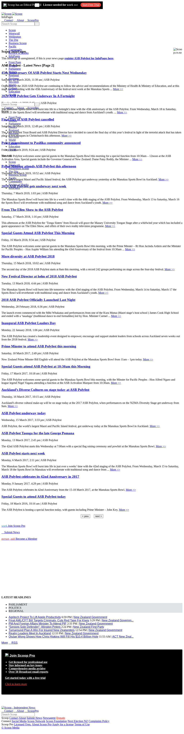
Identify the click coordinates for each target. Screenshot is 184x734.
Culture (13, 88)
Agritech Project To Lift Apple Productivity (35, 617)
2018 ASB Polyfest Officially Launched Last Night (38, 300)
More (4, 642)
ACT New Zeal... (123, 636)
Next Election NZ (78, 721)
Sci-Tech (14, 81)
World (12, 85)
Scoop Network (36, 721)
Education (14, 91)
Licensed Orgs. (22, 724)
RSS (13, 642)
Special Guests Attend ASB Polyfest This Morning (38, 233)
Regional (14, 75)
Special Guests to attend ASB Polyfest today (33, 496)
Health (12, 94)
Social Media (19, 721)
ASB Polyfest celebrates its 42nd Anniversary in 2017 (40, 476)
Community (15, 49)
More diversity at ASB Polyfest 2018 (28, 256)
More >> (118, 89)
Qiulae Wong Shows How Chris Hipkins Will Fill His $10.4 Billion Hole (53, 636)
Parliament (15, 68)
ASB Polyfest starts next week (23, 453)
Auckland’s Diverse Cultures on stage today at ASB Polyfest (45, 390)
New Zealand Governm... (118, 620)
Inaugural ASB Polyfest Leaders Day (28, 323)
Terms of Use (82, 724)
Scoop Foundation (56, 721)
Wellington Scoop (19, 168)
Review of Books (19, 52)
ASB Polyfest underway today (23, 413)
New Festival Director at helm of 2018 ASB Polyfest (39, 276)
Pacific (12, 46)
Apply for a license (63, 724)
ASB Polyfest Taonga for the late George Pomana (37, 433)
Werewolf (14, 33)
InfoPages (14, 56)
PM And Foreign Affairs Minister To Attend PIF (37, 623)
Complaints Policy (99, 721)
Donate (60, 717)
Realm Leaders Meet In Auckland (30, 633)
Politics (13, 72)
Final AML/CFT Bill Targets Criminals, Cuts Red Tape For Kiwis (49, 620)
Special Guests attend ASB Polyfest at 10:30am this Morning (45, 366)
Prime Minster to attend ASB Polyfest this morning (38, 346)
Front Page (15, 62)
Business (14, 78)
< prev (85, 516)
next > (98, 516)
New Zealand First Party (88, 626)
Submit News (34, 717)
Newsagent (49, 717)
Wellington (15, 36)
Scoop (12, 30)
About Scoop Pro (42, 724)
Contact (13, 717)
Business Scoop (18, 43)
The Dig (13, 39)
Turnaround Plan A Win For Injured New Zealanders (42, 630)
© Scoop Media (10, 727)
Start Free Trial (90, 4)
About (22, 717)
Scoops (13, 65)
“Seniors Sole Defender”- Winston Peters (35, 626)
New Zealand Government (90, 617)
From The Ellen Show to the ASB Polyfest (32, 210)
